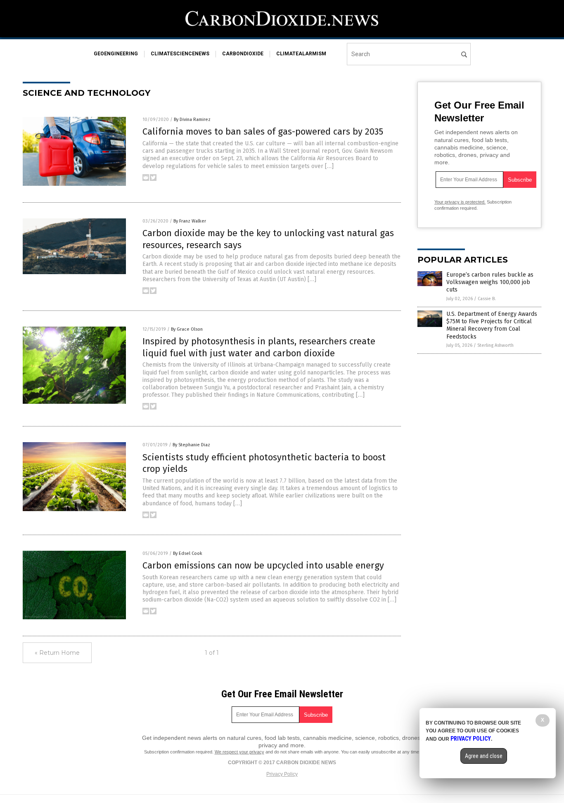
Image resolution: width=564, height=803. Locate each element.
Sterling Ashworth (495, 345)
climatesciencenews (180, 54)
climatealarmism (301, 54)
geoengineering (116, 54)
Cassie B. (487, 298)
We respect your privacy (239, 751)
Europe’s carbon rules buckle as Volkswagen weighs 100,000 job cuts (489, 282)
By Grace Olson (187, 329)
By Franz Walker (189, 221)
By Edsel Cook (187, 553)
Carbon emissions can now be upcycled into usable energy (263, 565)
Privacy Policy (282, 774)
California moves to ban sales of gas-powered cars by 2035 (262, 131)
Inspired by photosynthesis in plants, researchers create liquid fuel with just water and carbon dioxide (258, 347)
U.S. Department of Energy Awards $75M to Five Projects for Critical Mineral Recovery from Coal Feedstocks (491, 325)
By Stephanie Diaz (191, 445)
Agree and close (483, 756)
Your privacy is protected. (460, 201)
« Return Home (57, 652)
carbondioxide (242, 54)
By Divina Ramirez (192, 119)
